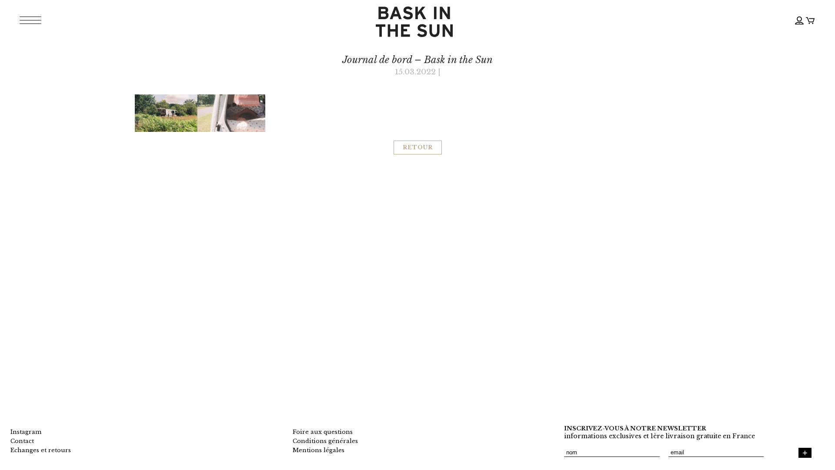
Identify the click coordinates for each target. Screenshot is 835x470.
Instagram (25, 432)
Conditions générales (325, 441)
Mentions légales (318, 450)
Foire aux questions (323, 432)
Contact (22, 441)
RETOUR (418, 147)
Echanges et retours (40, 450)
